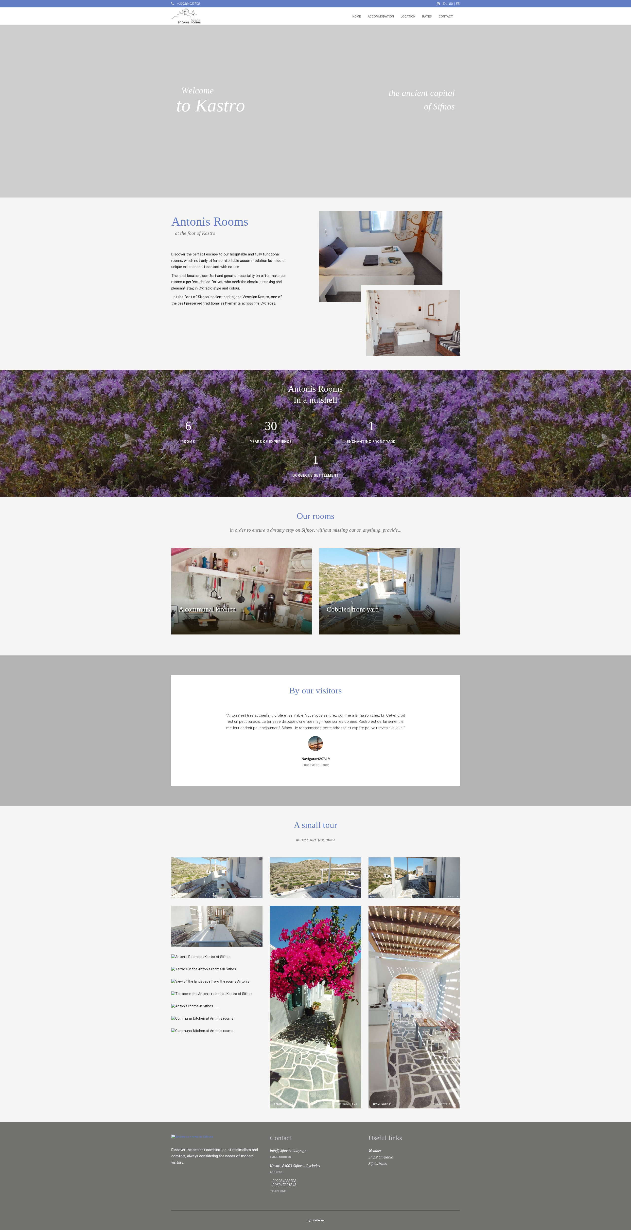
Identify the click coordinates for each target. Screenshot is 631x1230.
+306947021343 (283, 1185)
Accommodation (381, 16)
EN (451, 3)
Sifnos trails (377, 1163)
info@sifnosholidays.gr (288, 1151)
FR (458, 3)
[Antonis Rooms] (217, 878)
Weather (374, 1151)
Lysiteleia (318, 1220)
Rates (427, 16)
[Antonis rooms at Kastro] (217, 1006)
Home (356, 16)
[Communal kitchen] (217, 1018)
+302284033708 (188, 3)
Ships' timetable (380, 1157)
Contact (446, 16)
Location (408, 16)
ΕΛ (445, 3)
